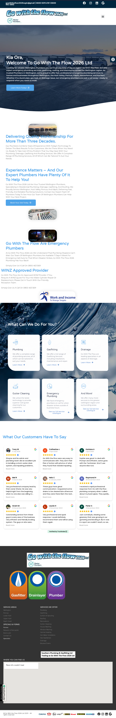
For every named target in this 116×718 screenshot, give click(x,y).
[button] (113, 59)
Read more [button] (10, 469)
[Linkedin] (97, 3)
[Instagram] (90, 3)
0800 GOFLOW (43, 3)
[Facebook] (84, 3)
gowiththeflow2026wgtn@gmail (20, 3)
